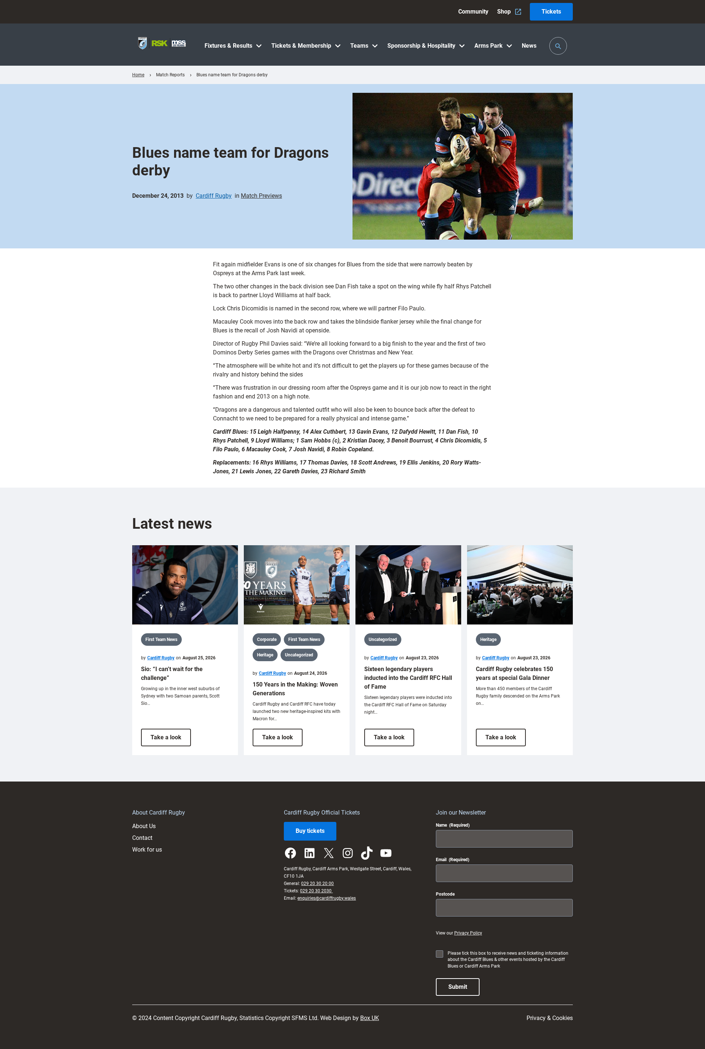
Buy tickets (310, 830)
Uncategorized (299, 655)
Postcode (445, 894)
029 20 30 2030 (316, 890)
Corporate (266, 639)
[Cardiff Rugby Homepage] (162, 44)
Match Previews (261, 195)
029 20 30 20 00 (317, 883)
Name (453, 825)
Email (452, 859)
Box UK (369, 1018)
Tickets (551, 11)
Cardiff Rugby (214, 195)
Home (138, 74)
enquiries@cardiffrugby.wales (326, 898)
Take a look (171, 739)
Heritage (265, 655)
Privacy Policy (468, 933)
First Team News (161, 639)
